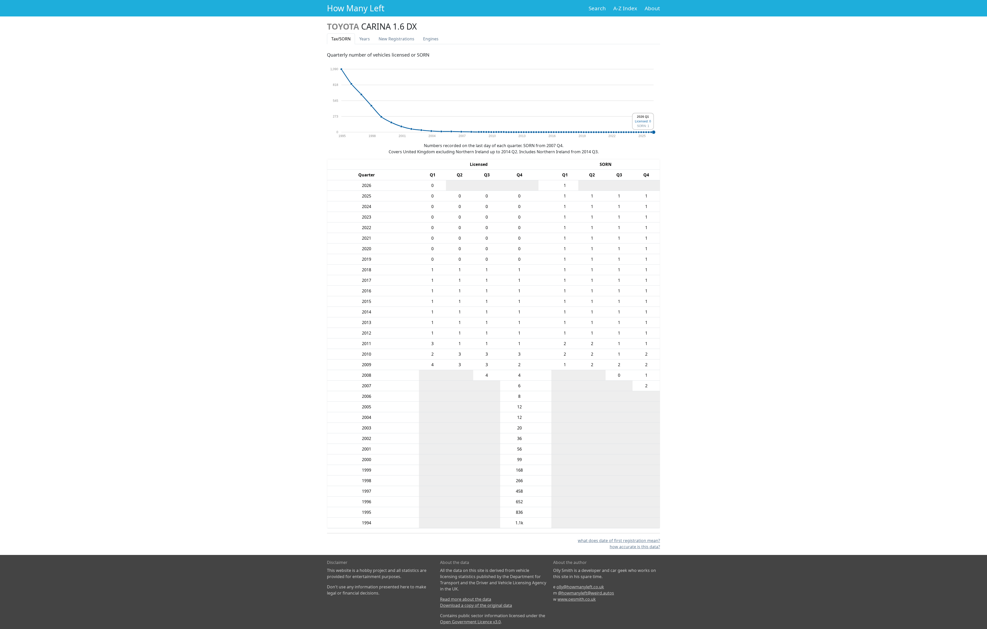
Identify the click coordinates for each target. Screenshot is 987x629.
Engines (430, 39)
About (652, 8)
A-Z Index (625, 8)
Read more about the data (465, 599)
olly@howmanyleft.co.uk (580, 587)
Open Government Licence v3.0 (470, 622)
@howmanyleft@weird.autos (586, 593)
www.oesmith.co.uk (577, 599)
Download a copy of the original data (476, 605)
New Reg (396, 39)
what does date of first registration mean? (619, 540)
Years (364, 39)
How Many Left (356, 8)
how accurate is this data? (635, 547)
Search (597, 8)
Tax (341, 39)
